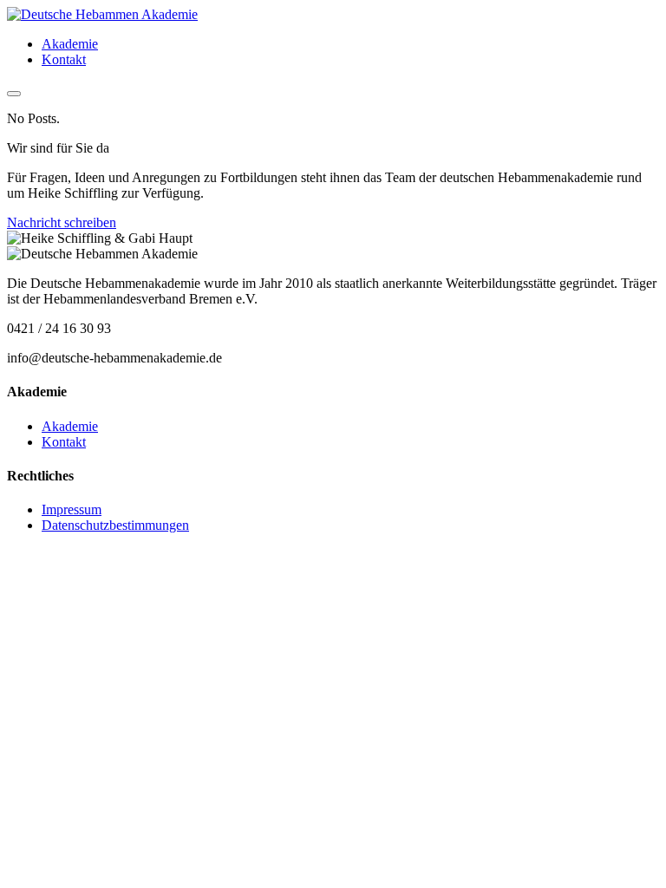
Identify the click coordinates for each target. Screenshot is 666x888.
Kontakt (64, 59)
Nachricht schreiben (61, 222)
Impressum (71, 509)
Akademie (70, 43)
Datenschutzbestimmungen (115, 525)
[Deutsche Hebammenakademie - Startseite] (102, 14)
